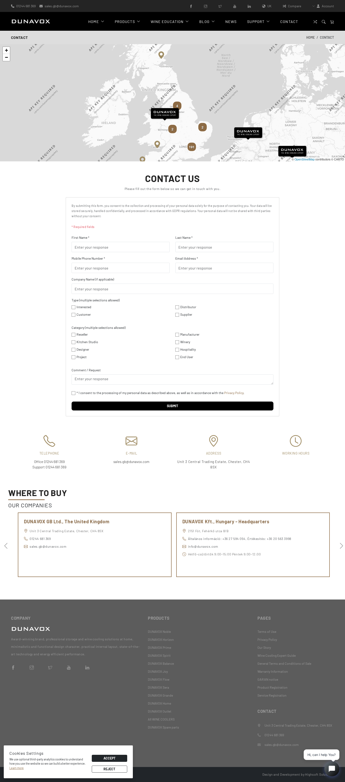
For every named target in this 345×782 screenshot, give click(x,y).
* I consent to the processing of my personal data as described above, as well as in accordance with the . (160, 393)
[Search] (324, 21)
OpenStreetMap (305, 159)
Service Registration (272, 695)
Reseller (82, 334)
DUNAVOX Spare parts (163, 727)
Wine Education (167, 21)
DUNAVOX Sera (158, 687)
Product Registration (272, 687)
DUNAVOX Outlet (159, 711)
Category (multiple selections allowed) (99, 328)
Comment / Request (86, 370)
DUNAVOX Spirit (159, 655)
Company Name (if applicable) (93, 279)
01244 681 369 (26, 6)
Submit (172, 406)
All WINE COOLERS (161, 719)
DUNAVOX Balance (161, 663)
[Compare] (315, 21)
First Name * (80, 237)
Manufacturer (189, 334)
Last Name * (184, 237)
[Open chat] (331, 768)
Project (82, 357)
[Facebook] (191, 6)
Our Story (264, 647)
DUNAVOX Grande (160, 695)
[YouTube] (234, 6)
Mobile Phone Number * (88, 258)
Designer (83, 349)
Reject (109, 769)
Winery (185, 342)
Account (328, 6)
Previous (4, 544)
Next (340, 544)
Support (255, 21)
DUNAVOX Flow (158, 679)
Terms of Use (266, 632)
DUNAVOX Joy (158, 671)
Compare (294, 6)
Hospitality (188, 349)
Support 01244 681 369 (49, 467)
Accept (109, 758)
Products (125, 21)
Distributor (188, 307)
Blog (204, 21)
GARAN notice (267, 679)
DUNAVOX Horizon (161, 640)
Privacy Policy (233, 393)
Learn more (16, 768)
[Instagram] (205, 6)
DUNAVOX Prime (159, 647)
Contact (289, 21)
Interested (84, 307)
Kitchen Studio (87, 342)
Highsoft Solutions (319, 774)
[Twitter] (220, 6)
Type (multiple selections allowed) (96, 300)
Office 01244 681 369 (49, 461)
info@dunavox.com (203, 546)
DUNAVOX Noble (159, 632)
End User (186, 357)
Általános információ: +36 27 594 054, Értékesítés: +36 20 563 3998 (239, 539)
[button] (165, 113)
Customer (84, 314)
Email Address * (186, 258)
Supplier (186, 314)
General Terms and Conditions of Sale (284, 663)
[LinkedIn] (249, 6)
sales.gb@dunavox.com (62, 6)
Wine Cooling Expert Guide (276, 655)
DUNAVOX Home (159, 703)
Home (93, 21)
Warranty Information (272, 671)
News (231, 21)
